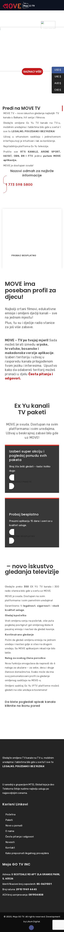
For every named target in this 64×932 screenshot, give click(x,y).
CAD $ (56, 90)
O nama (9, 831)
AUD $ (56, 83)
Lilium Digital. (34, 921)
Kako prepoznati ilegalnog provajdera (27, 853)
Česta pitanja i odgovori (19, 836)
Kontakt (10, 847)
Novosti (10, 842)
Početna (10, 814)
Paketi (9, 820)
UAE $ (56, 76)
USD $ (56, 70)
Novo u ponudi (13, 825)
